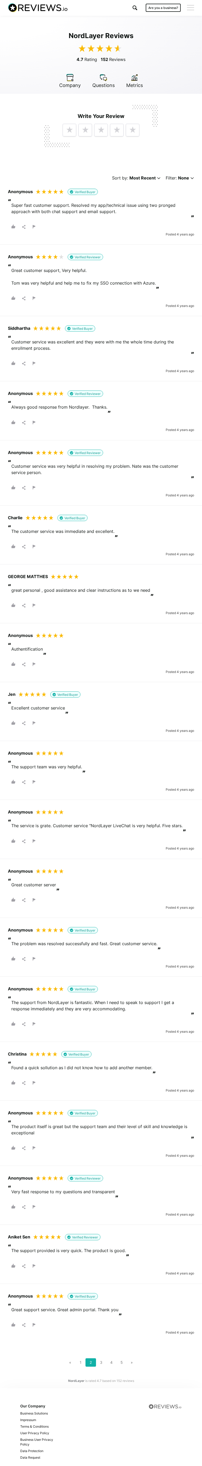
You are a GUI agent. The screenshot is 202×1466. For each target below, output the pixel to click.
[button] (135, 7)
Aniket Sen (19, 1236)
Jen (12, 694)
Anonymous (20, 191)
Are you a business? (163, 8)
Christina (17, 1054)
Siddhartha (19, 328)
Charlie (15, 517)
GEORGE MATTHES (28, 576)
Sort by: (134, 178)
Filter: (177, 178)
